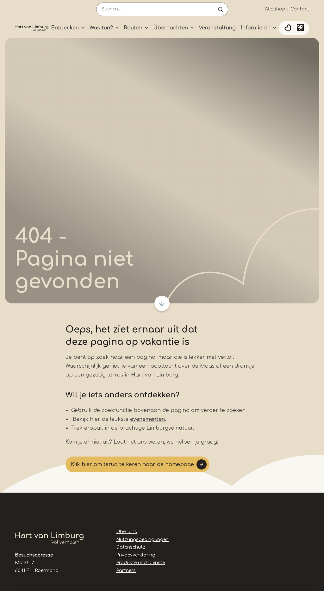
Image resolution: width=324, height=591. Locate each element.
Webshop (275, 9)
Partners (126, 570)
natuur (184, 428)
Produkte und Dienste (140, 562)
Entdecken (65, 28)
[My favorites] (287, 28)
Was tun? (101, 28)
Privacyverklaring (135, 555)
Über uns (126, 531)
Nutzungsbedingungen (142, 539)
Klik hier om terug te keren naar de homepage (132, 464)
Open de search (220, 9)
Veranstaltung (217, 28)
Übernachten (170, 28)
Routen (133, 28)
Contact (299, 9)
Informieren (256, 28)
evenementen (147, 419)
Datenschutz (130, 547)
